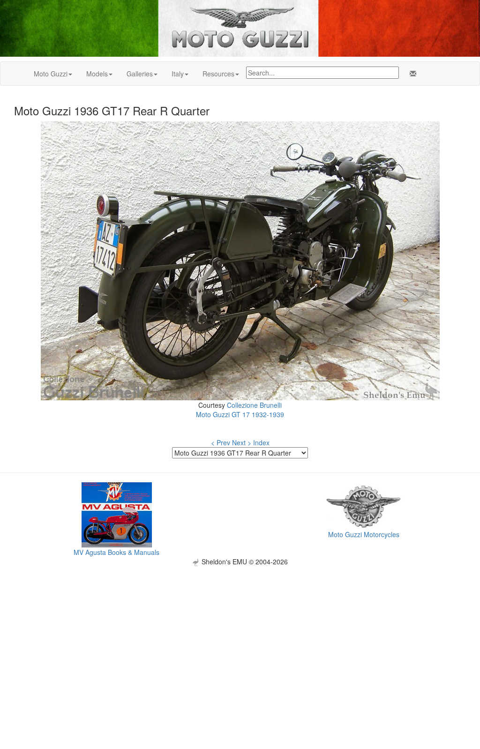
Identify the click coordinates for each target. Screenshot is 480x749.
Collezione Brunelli (254, 405)
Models (97, 73)
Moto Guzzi (51, 73)
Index (261, 442)
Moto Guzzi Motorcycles (363, 534)
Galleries (140, 73)
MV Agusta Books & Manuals (116, 552)
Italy (178, 73)
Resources (218, 73)
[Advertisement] (240, 631)
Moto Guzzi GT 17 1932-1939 (240, 414)
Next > (241, 442)
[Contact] (411, 73)
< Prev (220, 442)
